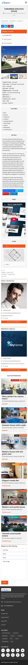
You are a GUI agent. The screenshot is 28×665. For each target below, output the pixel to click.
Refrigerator (5, 641)
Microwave (4, 638)
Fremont (14, 90)
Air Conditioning (6, 632)
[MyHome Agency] (14, 344)
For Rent (12, 84)
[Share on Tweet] (5, 26)
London (8, 86)
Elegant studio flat (10, 480)
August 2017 (4, 621)
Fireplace (12, 635)
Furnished (20, 635)
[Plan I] (14, 255)
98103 (11, 88)
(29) (12, 21)
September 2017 (5, 617)
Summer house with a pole (14, 425)
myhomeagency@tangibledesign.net (12, 361)
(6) (19, 21)
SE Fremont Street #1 (13, 92)
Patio (11, 638)
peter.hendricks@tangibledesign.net (12, 313)
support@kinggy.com (9, 605)
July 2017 (3, 624)
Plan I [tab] (7, 246)
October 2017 (4, 613)
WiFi (12, 641)
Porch (16, 638)
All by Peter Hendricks (14, 322)
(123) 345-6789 (7, 35)
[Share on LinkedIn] (12, 26)
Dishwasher (5, 635)
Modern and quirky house (13, 507)
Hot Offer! (19, 84)
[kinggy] (5, 2)
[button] (24, 59)
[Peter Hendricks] (14, 296)
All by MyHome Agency (14, 369)
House (14, 82)
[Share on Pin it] (9, 26)
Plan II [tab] (7, 264)
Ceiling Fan (15, 632)
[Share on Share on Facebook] (2, 26)
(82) (4, 21)
